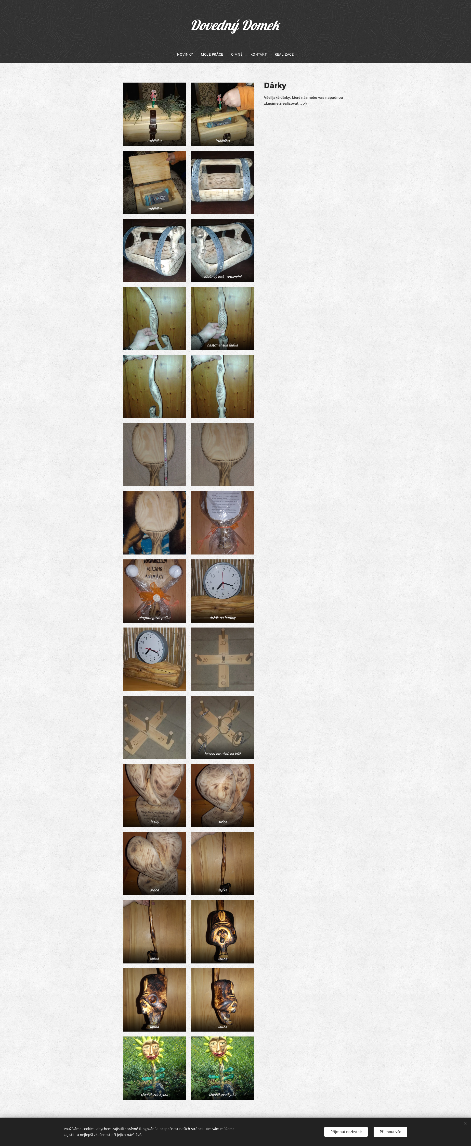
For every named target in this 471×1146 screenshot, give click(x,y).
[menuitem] (187, 54)
